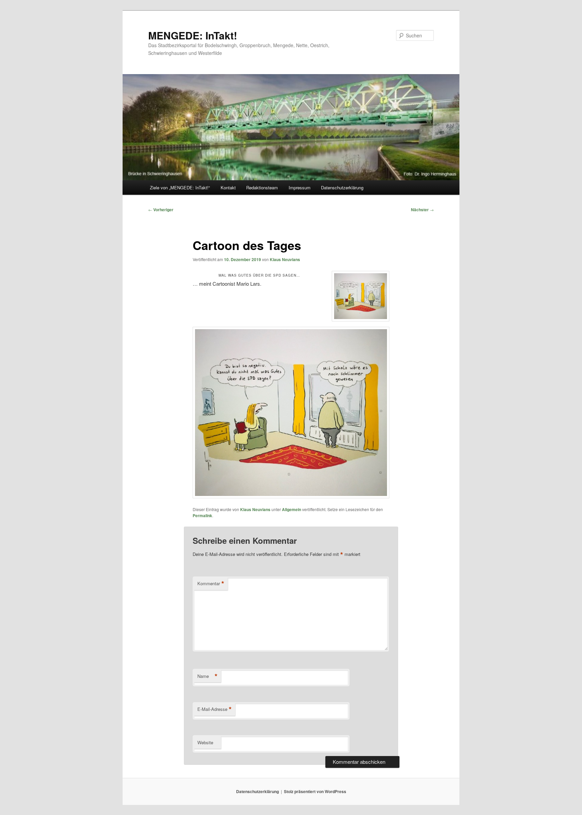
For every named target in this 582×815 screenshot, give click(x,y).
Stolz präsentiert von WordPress (315, 791)
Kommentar (210, 583)
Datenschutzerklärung (342, 187)
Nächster (422, 210)
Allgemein (291, 509)
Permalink (202, 515)
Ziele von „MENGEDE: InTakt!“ (180, 187)
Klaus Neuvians (285, 259)
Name (207, 676)
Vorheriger (160, 210)
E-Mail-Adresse (214, 709)
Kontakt (228, 187)
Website (205, 742)
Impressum (300, 187)
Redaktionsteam (262, 187)
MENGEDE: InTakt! (192, 35)
